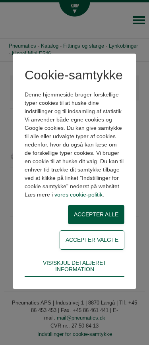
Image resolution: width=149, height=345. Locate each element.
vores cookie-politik (78, 194)
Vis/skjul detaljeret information (74, 266)
